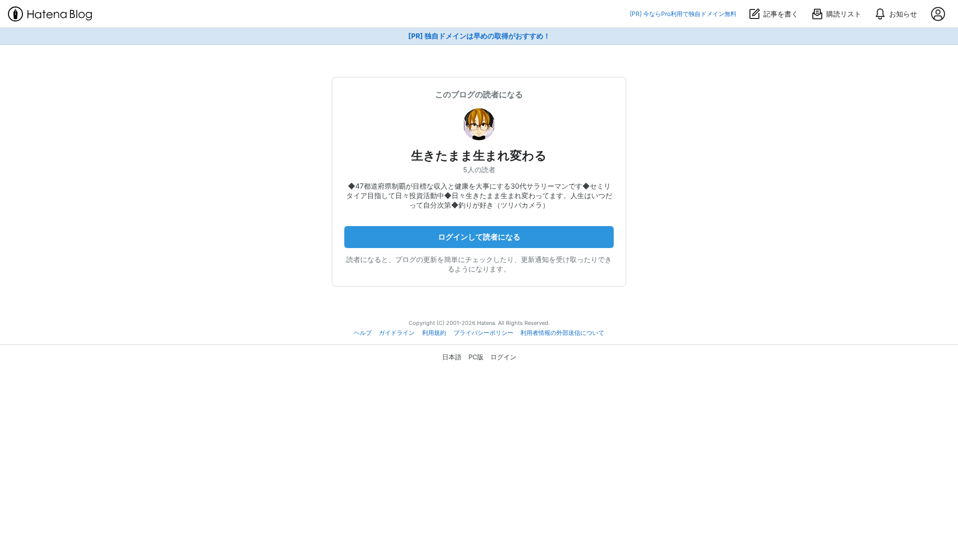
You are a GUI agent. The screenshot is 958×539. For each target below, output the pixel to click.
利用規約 (434, 332)
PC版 (476, 357)
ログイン (503, 357)
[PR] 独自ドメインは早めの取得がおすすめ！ (479, 36)
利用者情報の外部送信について (562, 332)
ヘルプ (363, 332)
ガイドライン (397, 332)
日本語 (452, 357)
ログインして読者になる (479, 237)
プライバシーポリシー (483, 332)
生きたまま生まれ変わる (479, 155)
